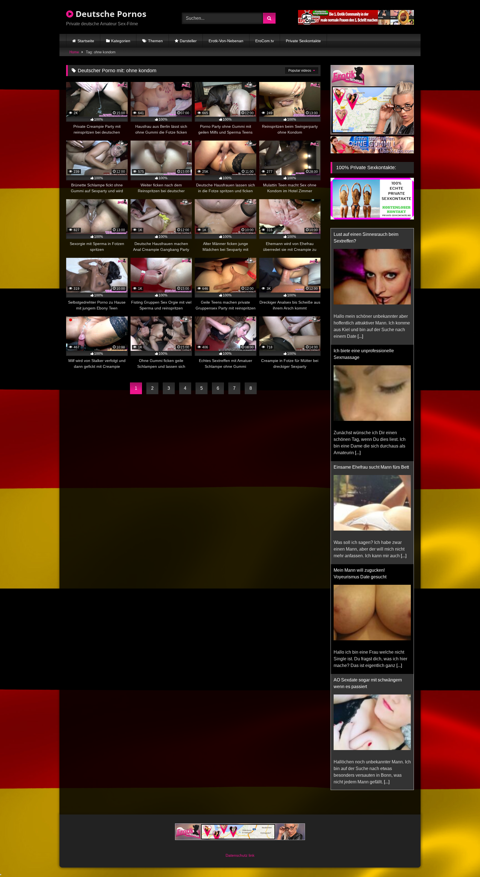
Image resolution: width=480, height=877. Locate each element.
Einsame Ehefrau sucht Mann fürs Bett (371, 350)
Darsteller (188, 41)
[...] (358, 336)
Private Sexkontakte (303, 41)
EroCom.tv (264, 41)
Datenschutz (237, 855)
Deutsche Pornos (109, 13)
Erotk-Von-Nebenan (226, 41)
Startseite (86, 41)
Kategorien (120, 41)
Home (74, 52)
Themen (155, 41)
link (251, 855)
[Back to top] (463, 860)
